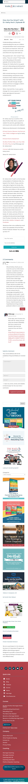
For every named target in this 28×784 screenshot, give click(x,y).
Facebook (6, 222)
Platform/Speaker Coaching (11, 762)
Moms (8, 690)
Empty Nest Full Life (9, 720)
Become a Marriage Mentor (11, 716)
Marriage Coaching (8, 753)
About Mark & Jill (8, 735)
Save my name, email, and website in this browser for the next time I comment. (14, 386)
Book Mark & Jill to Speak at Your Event (14, 767)
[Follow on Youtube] (17, 668)
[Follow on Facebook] (6, 668)
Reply (22, 309)
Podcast (8, 684)
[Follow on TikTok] (13, 668)
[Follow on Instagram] (9, 668)
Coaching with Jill (8, 757)
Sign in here (14, 727)
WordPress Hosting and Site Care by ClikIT (16, 781)
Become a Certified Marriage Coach (13, 718)
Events (8, 687)
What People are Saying (10, 738)
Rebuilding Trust (7, 711)
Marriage (9, 693)
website (11, 220)
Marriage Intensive (8, 755)
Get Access (7, 724)
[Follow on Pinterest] (21, 668)
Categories (6, 472)
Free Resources (10, 696)
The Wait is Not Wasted (9, 713)
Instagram (17, 220)
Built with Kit (14, 251)
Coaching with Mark (9, 759)
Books (8, 679)
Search (22, 403)
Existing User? (7, 727)
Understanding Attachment (11, 709)
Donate (5, 742)
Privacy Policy (7, 744)
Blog (7, 682)
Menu (7, 1)
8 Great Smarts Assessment (11, 138)
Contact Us (6, 740)
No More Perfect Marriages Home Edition (12, 706)
